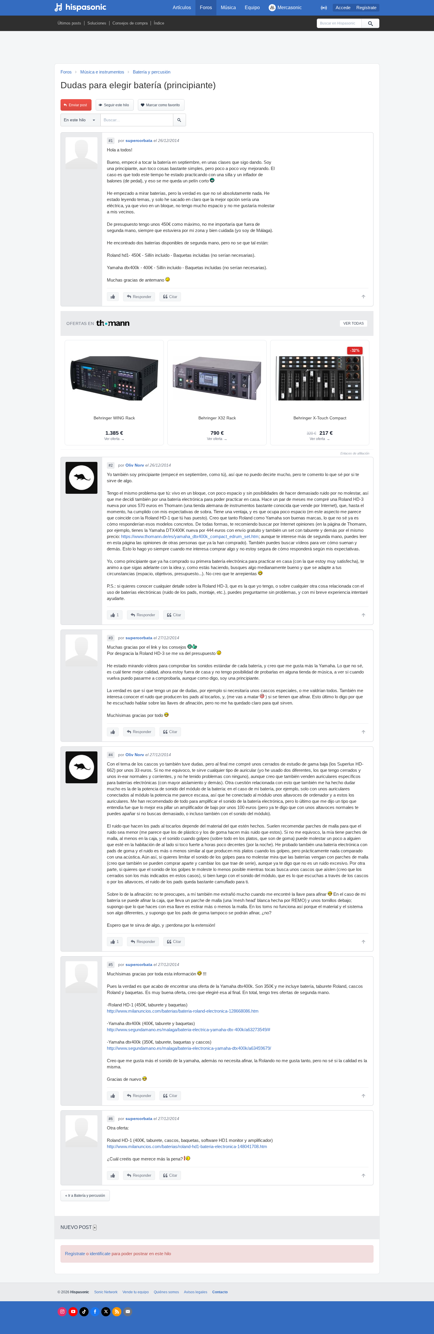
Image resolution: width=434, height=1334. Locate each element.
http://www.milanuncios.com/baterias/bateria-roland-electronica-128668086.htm (183, 1011)
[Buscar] (370, 23)
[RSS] (116, 1311)
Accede (343, 7)
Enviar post (78, 105)
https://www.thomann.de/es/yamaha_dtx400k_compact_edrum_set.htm (190, 536)
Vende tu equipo (136, 1292)
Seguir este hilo (116, 105)
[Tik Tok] (84, 1311)
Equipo (252, 7)
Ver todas (353, 323)
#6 (111, 1119)
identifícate (100, 1253)
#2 (111, 465)
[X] (105, 1311)
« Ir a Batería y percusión (85, 1196)
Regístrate (366, 7)
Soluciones (96, 23)
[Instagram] (62, 1311)
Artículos (182, 7)
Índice (159, 23)
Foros (206, 7)
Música (228, 7)
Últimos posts (69, 23)
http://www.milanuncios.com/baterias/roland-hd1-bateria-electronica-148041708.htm (187, 1146)
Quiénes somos (166, 1292)
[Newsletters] (127, 1311)
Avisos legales (195, 1292)
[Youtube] (73, 1311)
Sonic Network (106, 1292)
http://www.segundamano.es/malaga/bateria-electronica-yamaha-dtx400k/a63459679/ (189, 1048)
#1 (111, 141)
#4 (111, 755)
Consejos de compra (130, 23)
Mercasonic (290, 7)
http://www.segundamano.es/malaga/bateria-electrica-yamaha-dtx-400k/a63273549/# (188, 1029)
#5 (111, 965)
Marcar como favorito (163, 105)
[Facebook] (94, 1311)
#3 (111, 638)
